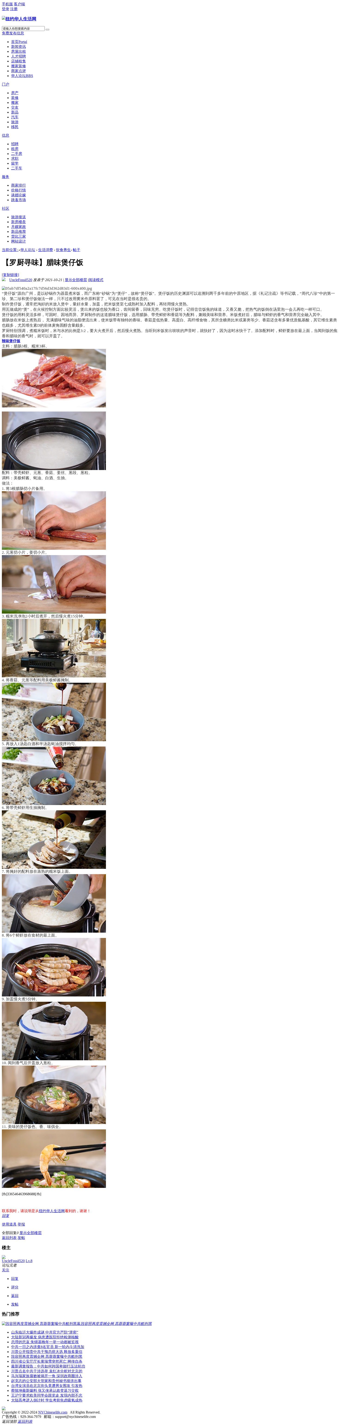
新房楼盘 (18, 222)
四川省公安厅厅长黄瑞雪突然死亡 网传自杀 (46, 1361)
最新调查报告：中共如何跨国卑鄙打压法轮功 (48, 1366)
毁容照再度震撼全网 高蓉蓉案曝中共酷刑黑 (46, 1356)
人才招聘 (18, 56)
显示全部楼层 (76, 280)
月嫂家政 (18, 227)
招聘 (15, 144)
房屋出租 (18, 51)
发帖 (21, 1238)
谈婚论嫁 (18, 195)
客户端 (19, 4)
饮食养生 (63, 250)
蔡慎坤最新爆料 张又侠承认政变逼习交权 (45, 1390)
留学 (15, 163)
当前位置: (10, 250)
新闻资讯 (18, 47)
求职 (15, 158)
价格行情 (18, 190)
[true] (47, 29)
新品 (15, 112)
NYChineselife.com (52, 1412)
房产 (15, 93)
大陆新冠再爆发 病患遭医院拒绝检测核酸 (45, 1337)
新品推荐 (18, 232)
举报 (21, 1224)
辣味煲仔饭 (11, 341)
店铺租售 (18, 61)
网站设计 (18, 241)
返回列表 (9, 1238)
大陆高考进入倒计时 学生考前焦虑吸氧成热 (46, 1400)
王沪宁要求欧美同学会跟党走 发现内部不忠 (46, 1395)
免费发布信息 (13, 33)
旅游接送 (18, 217)
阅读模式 (96, 280)
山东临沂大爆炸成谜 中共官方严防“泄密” (44, 1332)
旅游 (15, 122)
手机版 (7, 4)
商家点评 (18, 71)
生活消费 (45, 250)
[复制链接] (10, 275)
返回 (15, 1296)
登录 (5, 9)
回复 (5, 1216)
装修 (15, 98)
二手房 (16, 154)
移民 (15, 127)
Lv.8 (29, 1261)
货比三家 (18, 236)
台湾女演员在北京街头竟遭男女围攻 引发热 (46, 1386)
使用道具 (9, 1224)
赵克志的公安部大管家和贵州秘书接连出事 (46, 1381)
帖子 (76, 250)
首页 (19, 42)
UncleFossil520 (20, 280)
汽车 (15, 117)
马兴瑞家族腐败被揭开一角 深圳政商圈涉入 (46, 1376)
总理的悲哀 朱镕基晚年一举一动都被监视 (45, 1342)
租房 (15, 149)
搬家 (15, 102)
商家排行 (18, 185)
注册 (14, 9)
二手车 (16, 168)
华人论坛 (22, 76)
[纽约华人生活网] (19, 18)
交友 (15, 107)
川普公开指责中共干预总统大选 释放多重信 (46, 1352)
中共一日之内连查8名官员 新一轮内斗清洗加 (47, 1347)
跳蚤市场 (18, 200)
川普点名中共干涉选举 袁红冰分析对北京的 (46, 1371)
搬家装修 (18, 66)
